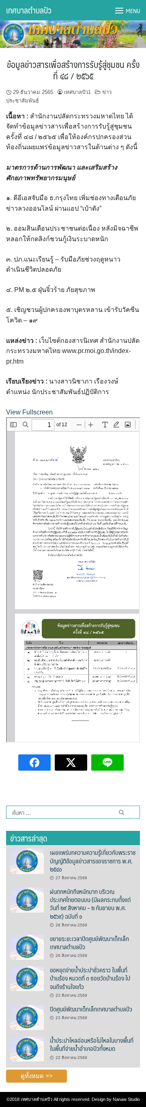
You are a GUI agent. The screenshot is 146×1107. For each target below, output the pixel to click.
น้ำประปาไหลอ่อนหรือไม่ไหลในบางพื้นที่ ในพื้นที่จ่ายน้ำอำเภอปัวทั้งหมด (91, 1044)
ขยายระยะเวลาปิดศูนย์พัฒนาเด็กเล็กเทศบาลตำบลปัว (89, 942)
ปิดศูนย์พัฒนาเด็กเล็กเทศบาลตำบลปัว (91, 1008)
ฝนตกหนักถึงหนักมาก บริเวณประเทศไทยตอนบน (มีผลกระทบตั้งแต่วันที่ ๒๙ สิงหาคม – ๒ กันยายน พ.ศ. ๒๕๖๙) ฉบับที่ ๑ (90, 904)
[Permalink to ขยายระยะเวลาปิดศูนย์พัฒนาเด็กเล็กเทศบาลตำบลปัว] (27, 947)
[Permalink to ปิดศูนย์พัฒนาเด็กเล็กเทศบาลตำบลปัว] (27, 1017)
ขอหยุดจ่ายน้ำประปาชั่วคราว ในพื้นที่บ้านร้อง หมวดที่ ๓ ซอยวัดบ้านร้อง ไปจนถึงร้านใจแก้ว (90, 978)
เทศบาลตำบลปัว (29, 10)
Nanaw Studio (126, 1099)
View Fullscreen (29, 412)
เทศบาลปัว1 (77, 92)
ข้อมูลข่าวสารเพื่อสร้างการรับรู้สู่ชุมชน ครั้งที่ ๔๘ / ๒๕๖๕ (73, 70)
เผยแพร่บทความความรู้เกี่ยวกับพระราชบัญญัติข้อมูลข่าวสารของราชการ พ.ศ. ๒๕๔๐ (92, 860)
